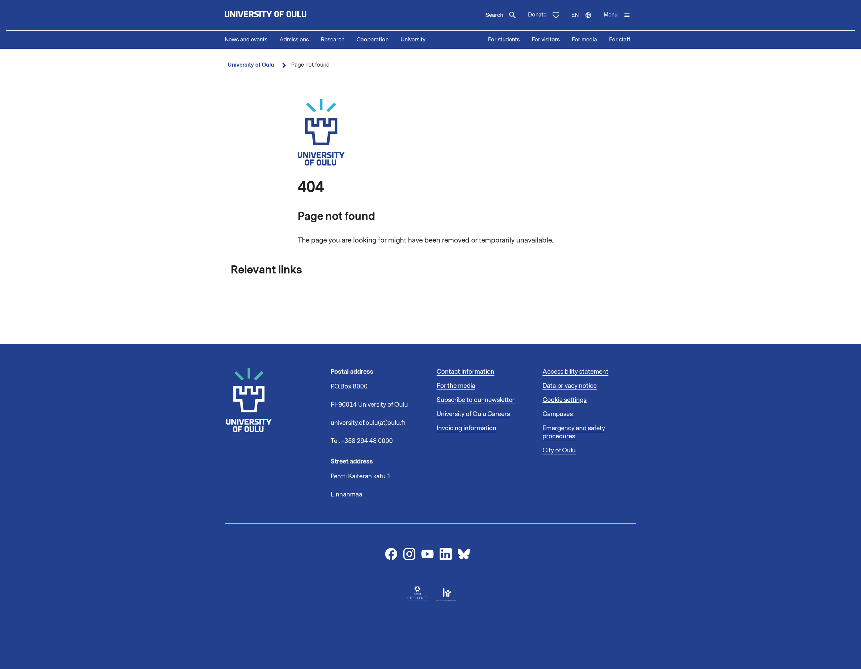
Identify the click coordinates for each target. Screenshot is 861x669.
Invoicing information (466, 428)
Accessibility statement (575, 371)
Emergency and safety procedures (573, 432)
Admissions (294, 39)
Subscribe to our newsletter (476, 400)
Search (494, 15)
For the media (456, 385)
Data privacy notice (569, 385)
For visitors (546, 39)
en (584, 20)
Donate (537, 14)
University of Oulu (251, 65)
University (413, 39)
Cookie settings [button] (564, 400)
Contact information (465, 371)
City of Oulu (559, 450)
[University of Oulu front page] (281, 15)
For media (584, 39)
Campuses (557, 414)
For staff (619, 39)
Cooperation (372, 39)
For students (504, 39)
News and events (246, 39)
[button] (617, 15)
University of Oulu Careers (473, 414)
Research (332, 39)
